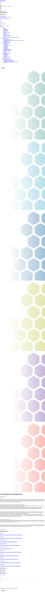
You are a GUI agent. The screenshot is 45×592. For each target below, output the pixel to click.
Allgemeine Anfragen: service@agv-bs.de (6, 17)
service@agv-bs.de (2, 572)
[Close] (0, 22)
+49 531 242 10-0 (3, 16)
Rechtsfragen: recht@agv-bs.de (4, 18)
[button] (22, 3)
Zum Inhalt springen (3, 0)
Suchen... (1, 5)
